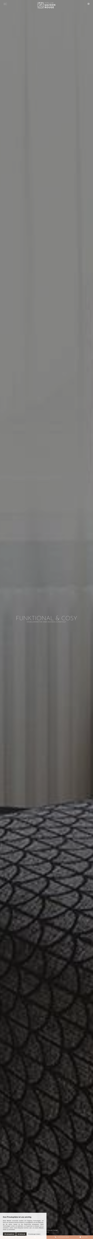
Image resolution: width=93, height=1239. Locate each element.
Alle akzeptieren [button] (9, 1234)
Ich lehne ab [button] (21, 1234)
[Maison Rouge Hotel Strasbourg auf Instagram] (88, 4)
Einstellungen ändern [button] (34, 1234)
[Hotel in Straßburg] (46, 5)
